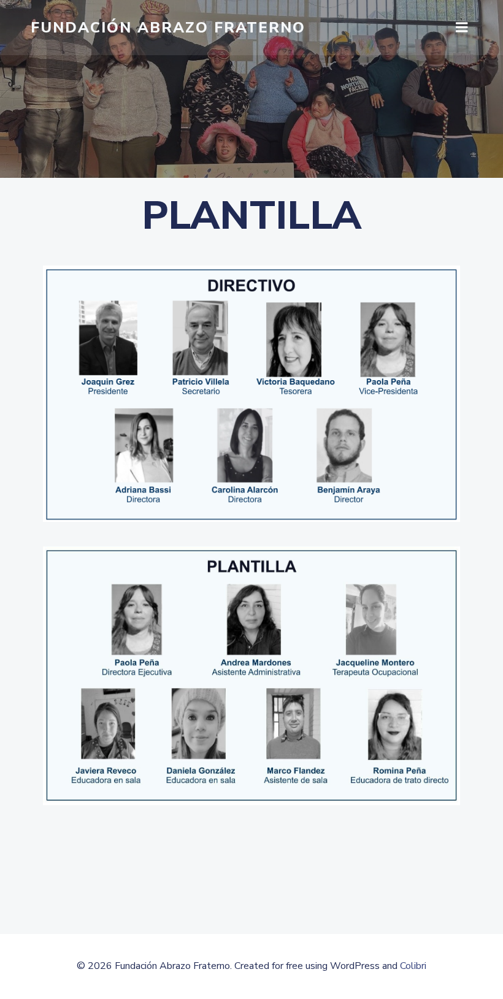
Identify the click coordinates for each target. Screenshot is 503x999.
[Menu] (461, 27)
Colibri (413, 966)
